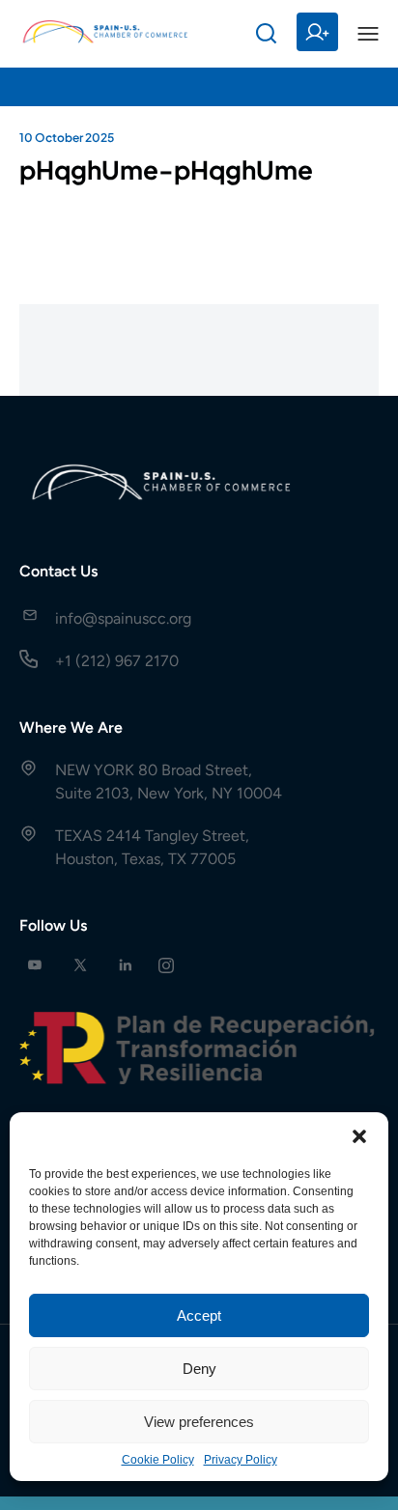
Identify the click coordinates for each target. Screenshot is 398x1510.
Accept (199, 1315)
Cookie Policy (158, 1460)
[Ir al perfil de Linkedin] (125, 965)
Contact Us (58, 571)
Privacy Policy (240, 1460)
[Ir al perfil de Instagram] (166, 965)
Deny (199, 1368)
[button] (359, 1136)
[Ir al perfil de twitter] (80, 965)
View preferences (199, 1421)
